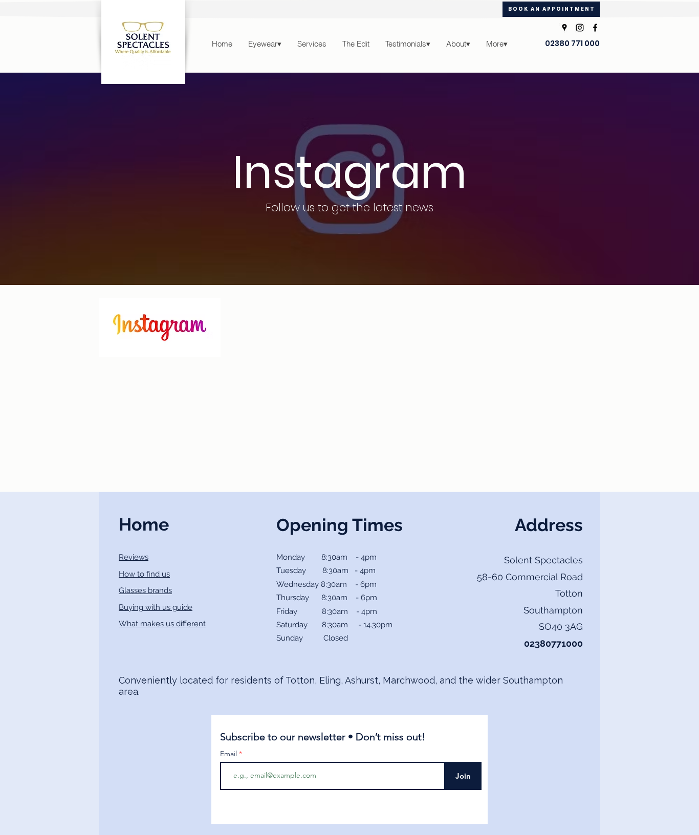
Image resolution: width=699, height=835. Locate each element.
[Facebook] (595, 28)
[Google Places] (564, 28)
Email (229, 753)
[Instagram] (580, 28)
